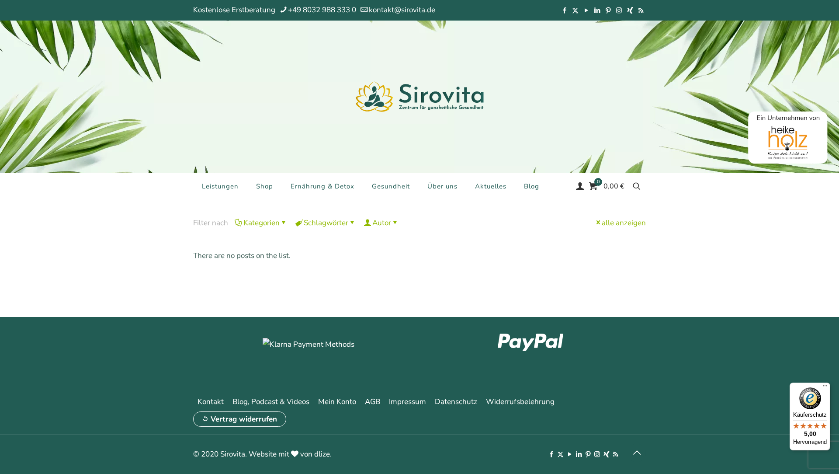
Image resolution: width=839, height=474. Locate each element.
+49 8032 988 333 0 (322, 10)
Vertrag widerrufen (244, 419)
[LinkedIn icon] (597, 10)
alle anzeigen (624, 223)
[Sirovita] (419, 96)
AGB (372, 402)
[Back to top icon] (637, 453)
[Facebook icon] (564, 10)
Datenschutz (456, 402)
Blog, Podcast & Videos (270, 402)
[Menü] (825, 388)
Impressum (407, 402)
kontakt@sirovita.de (402, 10)
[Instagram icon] (619, 10)
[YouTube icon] (586, 10)
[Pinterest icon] (608, 10)
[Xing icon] (630, 10)
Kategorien (261, 223)
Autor (381, 223)
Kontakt (211, 402)
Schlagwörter (326, 223)
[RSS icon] (641, 10)
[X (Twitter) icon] (575, 10)
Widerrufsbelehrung (520, 402)
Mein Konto (337, 402)
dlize (322, 454)
